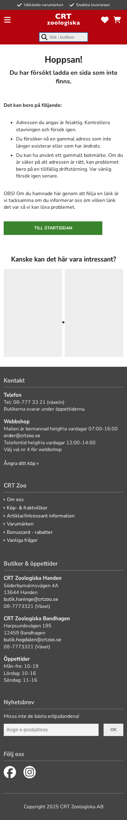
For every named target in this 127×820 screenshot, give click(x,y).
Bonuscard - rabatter (30, 532)
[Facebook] (10, 772)
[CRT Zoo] (63, 20)
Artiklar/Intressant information (41, 515)
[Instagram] (29, 772)
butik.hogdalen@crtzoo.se (32, 639)
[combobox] (63, 37)
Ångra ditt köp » (21, 463)
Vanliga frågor (22, 540)
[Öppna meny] (7, 20)
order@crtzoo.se (22, 435)
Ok (113, 730)
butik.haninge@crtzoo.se (31, 599)
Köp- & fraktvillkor (27, 507)
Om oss (15, 499)
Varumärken (20, 524)
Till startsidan (53, 228)
